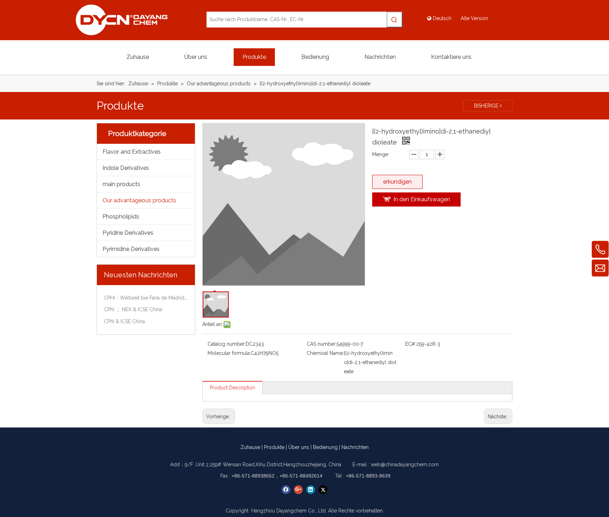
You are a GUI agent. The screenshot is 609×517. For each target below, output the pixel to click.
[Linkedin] (310, 489)
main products (121, 184)
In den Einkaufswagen (421, 199)
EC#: (410, 344)
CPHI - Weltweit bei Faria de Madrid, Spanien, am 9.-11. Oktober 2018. (146, 298)
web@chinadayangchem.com (405, 464)
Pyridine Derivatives (128, 232)
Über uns (298, 447)
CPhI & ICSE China (124, 321)
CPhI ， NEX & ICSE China (133, 309)
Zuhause (250, 447)
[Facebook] (286, 489)
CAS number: (322, 344)
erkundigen (397, 181)
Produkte (274, 447)
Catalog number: (227, 344)
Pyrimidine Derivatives (131, 249)
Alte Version (474, 18)
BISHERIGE (487, 106)
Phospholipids (121, 216)
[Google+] (298, 489)
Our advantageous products (139, 200)
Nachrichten (355, 447)
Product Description (232, 387)
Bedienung (325, 447)
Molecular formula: (229, 353)
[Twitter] (323, 489)
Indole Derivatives (126, 168)
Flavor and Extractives (132, 151)
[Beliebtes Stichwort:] (394, 19)
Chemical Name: (325, 353)
